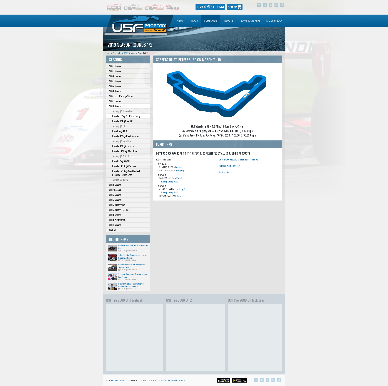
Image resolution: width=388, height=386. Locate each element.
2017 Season (115, 190)
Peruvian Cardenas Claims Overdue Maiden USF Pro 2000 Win (131, 285)
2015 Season (115, 200)
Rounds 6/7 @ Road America (125, 136)
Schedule (210, 20)
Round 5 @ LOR (119, 131)
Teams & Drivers (249, 20)
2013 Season (115, 225)
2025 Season (115, 71)
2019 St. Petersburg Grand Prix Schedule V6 (238, 159)
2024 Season (115, 76)
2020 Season (115, 101)
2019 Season (129, 53)
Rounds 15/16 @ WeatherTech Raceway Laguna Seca (126, 173)
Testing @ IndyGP (120, 180)
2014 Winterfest (117, 220)
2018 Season (115, 185)
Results (228, 20)
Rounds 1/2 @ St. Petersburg (126, 116)
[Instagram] (276, 5)
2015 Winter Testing (118, 210)
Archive (112, 230)
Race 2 (180, 195)
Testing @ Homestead (122, 111)
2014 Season (115, 215)
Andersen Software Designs (173, 380)
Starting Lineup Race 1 (170, 181)
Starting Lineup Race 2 (170, 192)
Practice (178, 167)
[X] (265, 5)
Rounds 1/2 (143, 53)
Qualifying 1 (180, 170)
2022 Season (115, 86)
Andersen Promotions (121, 380)
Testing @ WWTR (120, 156)
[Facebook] (259, 5)
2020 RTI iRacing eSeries (121, 96)
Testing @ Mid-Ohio (121, 141)
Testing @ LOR (119, 126)
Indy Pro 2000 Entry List (229, 165)
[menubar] (229, 21)
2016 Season (115, 195)
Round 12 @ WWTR (121, 161)
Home (107, 53)
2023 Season (115, 81)
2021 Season (115, 91)
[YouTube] (270, 5)
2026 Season (115, 66)
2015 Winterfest (117, 205)
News (180, 20)
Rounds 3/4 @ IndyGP (122, 121)
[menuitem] (180, 21)
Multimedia (274, 20)
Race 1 (179, 178)
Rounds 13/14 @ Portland (124, 166)
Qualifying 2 (180, 189)
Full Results (224, 172)
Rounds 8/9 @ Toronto (123, 146)
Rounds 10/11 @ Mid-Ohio (124, 151)
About (194, 20)
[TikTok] (282, 5)
